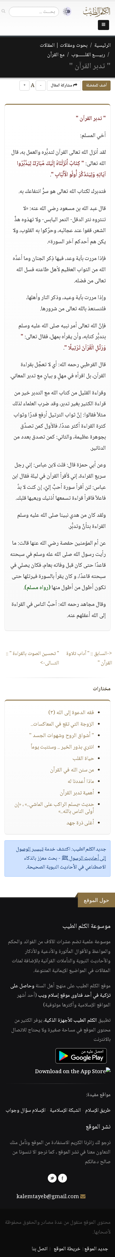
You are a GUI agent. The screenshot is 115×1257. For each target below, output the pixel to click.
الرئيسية (102, 45)
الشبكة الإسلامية (65, 1110)
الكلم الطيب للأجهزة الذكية (71, 1020)
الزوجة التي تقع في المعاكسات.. (62, 724)
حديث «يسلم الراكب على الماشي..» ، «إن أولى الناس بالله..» (54, 808)
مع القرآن (56, 55)
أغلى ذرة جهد (80, 823)
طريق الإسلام (98, 1110)
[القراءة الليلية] (65, 11)
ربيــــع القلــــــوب (88, 55)
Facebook (62, 1178)
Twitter (52, 1178)
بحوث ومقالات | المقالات (64, 45)
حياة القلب (83, 758)
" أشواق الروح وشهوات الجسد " (61, 736)
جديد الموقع (96, 1249)
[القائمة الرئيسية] (103, 25)
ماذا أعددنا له (81, 781)
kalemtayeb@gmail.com (48, 1197)
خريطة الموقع (67, 1249)
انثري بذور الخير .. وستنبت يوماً (62, 747)
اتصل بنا (39, 1249)
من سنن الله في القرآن (72, 770)
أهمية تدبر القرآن (77, 793)
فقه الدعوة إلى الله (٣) (71, 713)
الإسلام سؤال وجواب (25, 1110)
